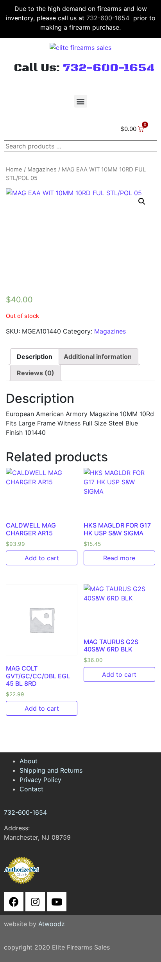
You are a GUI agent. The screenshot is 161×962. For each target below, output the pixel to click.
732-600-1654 (107, 18)
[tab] (34, 356)
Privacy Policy (40, 780)
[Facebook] (13, 901)
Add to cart (42, 558)
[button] (80, 101)
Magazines (42, 169)
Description (34, 356)
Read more (119, 558)
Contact (31, 789)
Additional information (98, 356)
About (29, 761)
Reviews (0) (35, 373)
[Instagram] (35, 901)
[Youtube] (56, 901)
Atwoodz (51, 924)
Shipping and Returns (51, 770)
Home (14, 169)
